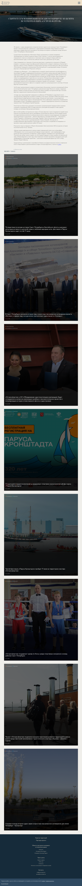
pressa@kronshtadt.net (41, 874)
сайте (59, 143)
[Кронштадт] (5, 3)
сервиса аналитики (50, 881)
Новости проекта (41, 860)
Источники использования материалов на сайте (41, 865)
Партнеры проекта (41, 840)
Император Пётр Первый (41, 851)
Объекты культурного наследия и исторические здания (41, 846)
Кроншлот (41, 849)
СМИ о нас (41, 862)
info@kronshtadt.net (41, 872)
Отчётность (41, 863)
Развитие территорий (41, 838)
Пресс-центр (41, 858)
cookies (43, 881)
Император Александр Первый (41, 853)
